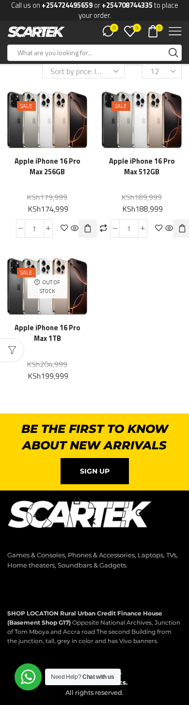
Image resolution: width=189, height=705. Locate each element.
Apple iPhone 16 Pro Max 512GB (142, 166)
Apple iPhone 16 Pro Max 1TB (47, 333)
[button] (88, 228)
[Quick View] (75, 228)
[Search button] (173, 53)
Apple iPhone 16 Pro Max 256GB (47, 166)
